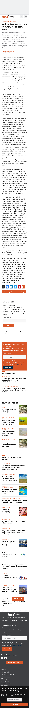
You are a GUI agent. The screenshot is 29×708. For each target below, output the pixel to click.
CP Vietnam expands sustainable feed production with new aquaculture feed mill (14, 380)
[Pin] (19, 286)
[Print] (3, 286)
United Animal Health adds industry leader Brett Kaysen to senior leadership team (14, 532)
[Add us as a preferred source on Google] (23, 286)
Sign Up (8, 367)
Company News (6, 519)
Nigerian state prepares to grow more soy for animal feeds (9, 478)
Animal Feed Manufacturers (11, 498)
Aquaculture (6, 376)
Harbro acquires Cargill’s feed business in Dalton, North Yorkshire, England (14, 566)
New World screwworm (10, 386)
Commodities (6, 507)
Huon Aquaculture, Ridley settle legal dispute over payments (8, 422)
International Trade (9, 585)
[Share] (7, 286)
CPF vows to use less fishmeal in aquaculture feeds (9, 411)
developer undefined (8, 51)
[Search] (21, 16)
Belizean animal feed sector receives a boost (9, 491)
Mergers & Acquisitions (9, 563)
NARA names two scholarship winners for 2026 (9, 554)
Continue (14, 704)
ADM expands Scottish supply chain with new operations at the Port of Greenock (9, 589)
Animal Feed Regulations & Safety (9, 487)
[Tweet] (15, 286)
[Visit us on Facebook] (2, 658)
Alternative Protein (8, 474)
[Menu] (25, 16)
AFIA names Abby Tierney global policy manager (13, 522)
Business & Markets (9, 21)
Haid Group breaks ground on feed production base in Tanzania (14, 501)
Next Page (18, 599)
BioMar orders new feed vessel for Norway (8, 543)
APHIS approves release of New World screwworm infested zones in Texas (14, 390)
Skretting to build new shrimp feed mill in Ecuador (9, 444)
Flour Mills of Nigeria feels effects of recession (9, 433)
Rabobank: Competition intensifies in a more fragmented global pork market (9, 511)
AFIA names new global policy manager (10, 576)
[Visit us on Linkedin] (5, 658)
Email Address (8, 317)
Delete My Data (14, 662)
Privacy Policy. (18, 364)
